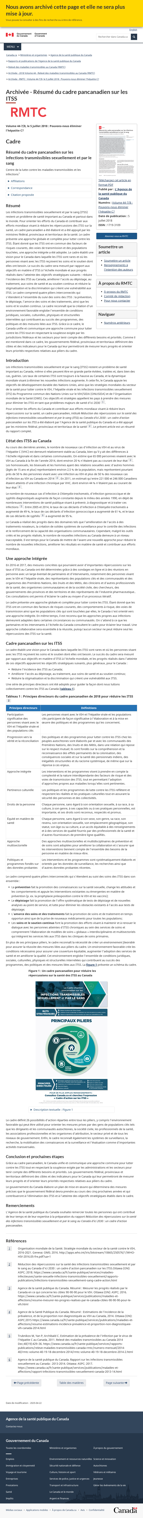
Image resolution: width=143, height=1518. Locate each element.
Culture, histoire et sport (63, 1472)
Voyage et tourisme (16, 1472)
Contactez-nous (14, 1426)
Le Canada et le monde (62, 1491)
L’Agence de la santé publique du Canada (115, 193)
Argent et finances (59, 1498)
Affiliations (18, 181)
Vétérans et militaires (104, 1472)
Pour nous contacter (117, 300)
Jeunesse (98, 1478)
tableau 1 (66, 689)
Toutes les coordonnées (18, 1448)
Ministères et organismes (33, 55)
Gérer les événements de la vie (109, 1485)
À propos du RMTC (116, 292)
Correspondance (21, 188)
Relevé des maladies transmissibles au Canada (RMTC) (36, 67)
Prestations (12, 1485)
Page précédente (27, 1383)
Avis (83, 1510)
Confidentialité (96, 1510)
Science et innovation (104, 1459)
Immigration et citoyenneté (20, 1465)
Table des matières (71, 1383)
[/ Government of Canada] (26, 35)
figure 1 (91, 965)
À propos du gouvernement (108, 1448)
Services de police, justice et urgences (69, 1478)
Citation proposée (22, 195)
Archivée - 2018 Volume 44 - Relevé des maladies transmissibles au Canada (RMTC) (51, 73)
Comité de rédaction (117, 296)
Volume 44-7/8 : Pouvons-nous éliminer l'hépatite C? (115, 207)
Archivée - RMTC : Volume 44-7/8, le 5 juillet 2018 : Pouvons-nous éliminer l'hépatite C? (53, 79)
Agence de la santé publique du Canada (71, 55)
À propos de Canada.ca (64, 1510)
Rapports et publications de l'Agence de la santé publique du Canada (44, 61)
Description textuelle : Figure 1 (53, 1110)
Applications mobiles (37, 1510)
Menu (14, 47)
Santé (9, 1491)
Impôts (9, 1498)
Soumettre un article (117, 261)
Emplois (10, 1459)
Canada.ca (11, 55)
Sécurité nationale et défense (65, 1465)
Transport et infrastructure (64, 1485)
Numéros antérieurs (117, 323)
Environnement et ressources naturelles (71, 1459)
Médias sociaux (14, 1510)
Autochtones (100, 1465)
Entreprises (12, 1478)
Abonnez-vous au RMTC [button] (116, 236)
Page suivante (115, 1383)
